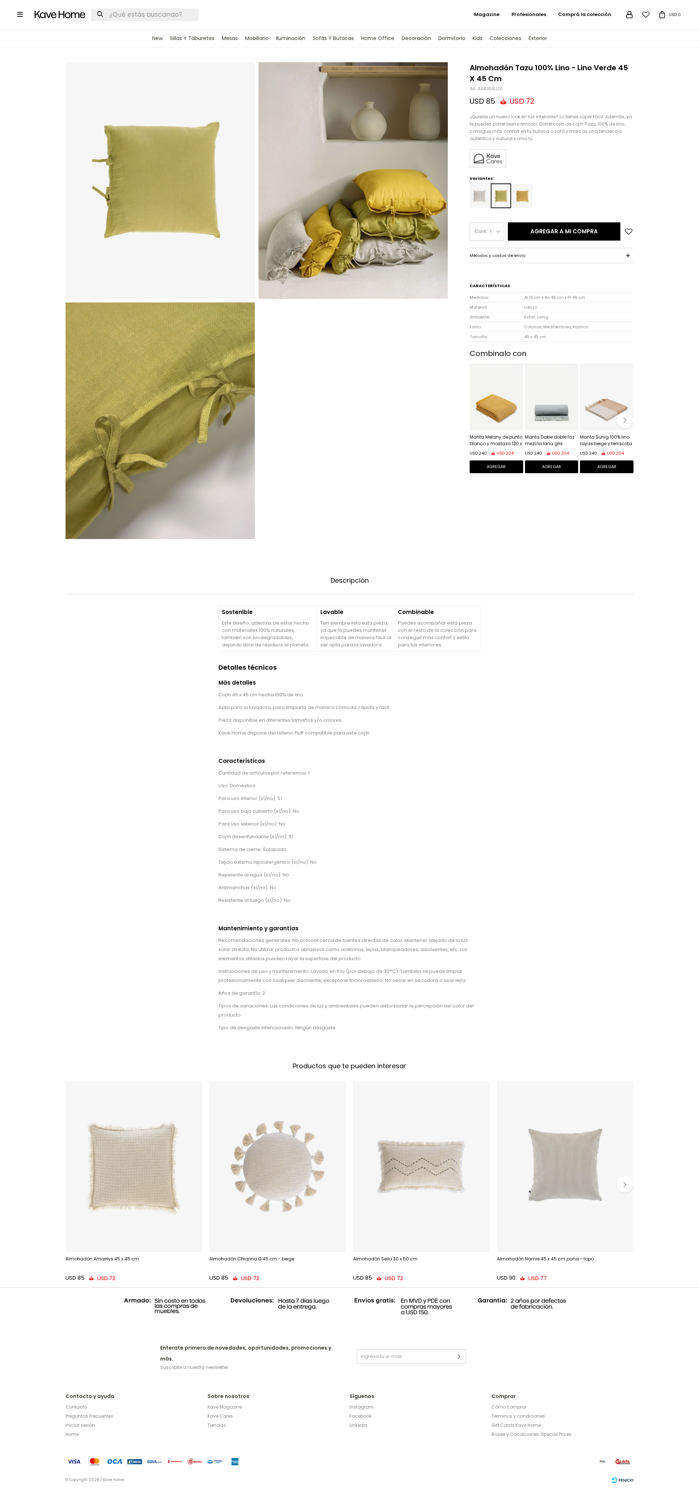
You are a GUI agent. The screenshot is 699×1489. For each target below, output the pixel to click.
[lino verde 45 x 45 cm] (501, 196)
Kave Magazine (225, 1407)
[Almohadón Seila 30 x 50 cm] (421, 1166)
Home (72, 1434)
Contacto (76, 1407)
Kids (477, 38)
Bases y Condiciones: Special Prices (531, 1434)
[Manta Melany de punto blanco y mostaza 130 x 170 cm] (496, 397)
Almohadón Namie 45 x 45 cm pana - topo (545, 1259)
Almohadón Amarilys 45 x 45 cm (102, 1259)
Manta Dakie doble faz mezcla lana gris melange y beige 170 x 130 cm (549, 441)
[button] (625, 420)
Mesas (230, 38)
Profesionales (529, 14)
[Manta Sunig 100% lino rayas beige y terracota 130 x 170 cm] (606, 397)
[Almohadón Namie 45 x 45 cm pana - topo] (565, 1166)
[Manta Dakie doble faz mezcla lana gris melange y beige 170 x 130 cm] (551, 397)
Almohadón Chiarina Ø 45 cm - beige (251, 1259)
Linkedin (358, 1425)
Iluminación (290, 38)
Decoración (416, 38)
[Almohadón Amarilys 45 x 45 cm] (134, 1166)
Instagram (362, 1407)
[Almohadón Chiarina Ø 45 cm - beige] (277, 1166)
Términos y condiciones (518, 1416)
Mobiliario (257, 38)
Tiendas (217, 1425)
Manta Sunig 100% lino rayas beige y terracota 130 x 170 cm (606, 441)
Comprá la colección (584, 14)
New (157, 38)
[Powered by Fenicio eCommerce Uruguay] (622, 1479)
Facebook (360, 1416)
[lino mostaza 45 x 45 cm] (522, 196)
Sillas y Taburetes (192, 38)
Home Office (377, 38)
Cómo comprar (508, 1407)
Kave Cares (220, 1416)
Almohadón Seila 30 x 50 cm (385, 1259)
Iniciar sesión (80, 1425)
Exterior (538, 38)
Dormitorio (451, 38)
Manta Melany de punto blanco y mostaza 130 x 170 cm (496, 441)
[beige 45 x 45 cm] (479, 196)
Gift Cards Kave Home (516, 1425)
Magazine (486, 14)
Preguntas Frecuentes (89, 1416)
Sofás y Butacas (333, 38)
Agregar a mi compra (564, 231)
